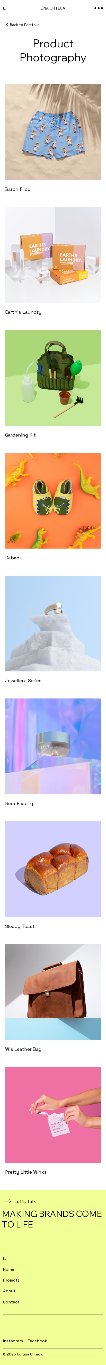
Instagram (13, 1341)
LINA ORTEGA (53, 8)
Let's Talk (25, 1201)
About (9, 1291)
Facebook (37, 1341)
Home (8, 1269)
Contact (11, 1302)
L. (4, 8)
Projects (11, 1280)
